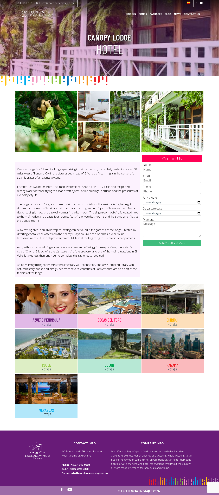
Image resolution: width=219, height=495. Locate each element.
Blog (168, 14)
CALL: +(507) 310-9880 (28, 3)
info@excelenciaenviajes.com (58, 3)
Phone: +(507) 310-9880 (76, 464)
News (177, 14)
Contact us (192, 14)
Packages (156, 14)
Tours (142, 14)
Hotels (131, 14)
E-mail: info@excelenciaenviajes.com (85, 473)
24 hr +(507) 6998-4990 (75, 469)
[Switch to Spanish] (188, 3)
